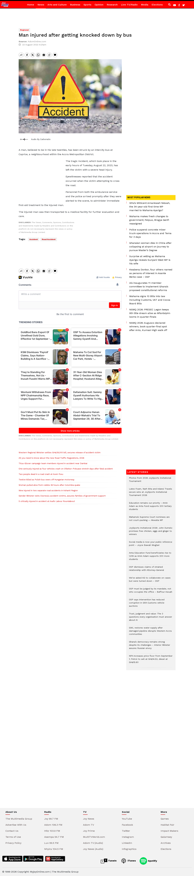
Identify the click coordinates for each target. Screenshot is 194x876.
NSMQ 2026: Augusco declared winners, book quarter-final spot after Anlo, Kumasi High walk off (148, 326)
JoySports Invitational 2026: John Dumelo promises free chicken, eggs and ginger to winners (150, 533)
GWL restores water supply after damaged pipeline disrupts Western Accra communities (150, 632)
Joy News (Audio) (93, 849)
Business (75, 4)
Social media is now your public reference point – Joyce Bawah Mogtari (150, 545)
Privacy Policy (13, 842)
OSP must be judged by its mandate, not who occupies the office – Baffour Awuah (150, 591)
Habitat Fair (167, 824)
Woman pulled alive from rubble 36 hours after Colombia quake (49, 485)
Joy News (88, 818)
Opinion (99, 4)
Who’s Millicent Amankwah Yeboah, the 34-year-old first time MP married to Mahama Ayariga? (149, 207)
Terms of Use (13, 836)
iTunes (131, 860)
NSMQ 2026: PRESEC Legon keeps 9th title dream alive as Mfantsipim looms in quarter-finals (149, 313)
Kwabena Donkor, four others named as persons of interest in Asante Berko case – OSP (150, 273)
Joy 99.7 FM (51, 818)
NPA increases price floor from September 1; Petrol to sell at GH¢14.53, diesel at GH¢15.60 (150, 661)
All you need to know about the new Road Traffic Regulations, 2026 (51, 458)
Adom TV (88, 824)
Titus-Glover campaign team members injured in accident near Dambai (53, 463)
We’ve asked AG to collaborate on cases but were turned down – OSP (150, 581)
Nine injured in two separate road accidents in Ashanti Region (48, 490)
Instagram (128, 836)
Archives (166, 842)
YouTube (127, 818)
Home (30, 4)
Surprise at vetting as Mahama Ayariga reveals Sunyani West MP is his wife (149, 260)
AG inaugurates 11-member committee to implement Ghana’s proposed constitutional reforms (148, 286)
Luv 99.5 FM (51, 842)
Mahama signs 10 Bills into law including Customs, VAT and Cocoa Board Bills (149, 300)
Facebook (127, 824)
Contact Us (11, 830)
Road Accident (48, 239)
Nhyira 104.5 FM (53, 849)
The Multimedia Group (18, 818)
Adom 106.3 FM (53, 824)
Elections (157, 4)
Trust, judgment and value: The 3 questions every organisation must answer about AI (150, 618)
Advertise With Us (15, 824)
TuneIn (112, 860)
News (40, 4)
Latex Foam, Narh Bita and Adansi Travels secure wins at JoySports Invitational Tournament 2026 (150, 494)
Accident (33, 239)
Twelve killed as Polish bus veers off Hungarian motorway (46, 479)
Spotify (152, 860)
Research (112, 4)
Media (144, 4)
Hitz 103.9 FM (52, 830)
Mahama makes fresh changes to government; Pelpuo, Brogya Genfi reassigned (149, 220)
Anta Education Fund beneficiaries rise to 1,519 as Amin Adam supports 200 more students (150, 558)
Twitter (126, 830)
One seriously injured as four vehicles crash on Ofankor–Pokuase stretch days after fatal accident (66, 469)
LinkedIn (127, 842)
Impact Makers (169, 830)
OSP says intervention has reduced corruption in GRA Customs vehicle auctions (146, 604)
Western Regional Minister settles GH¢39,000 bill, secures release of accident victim (59, 452)
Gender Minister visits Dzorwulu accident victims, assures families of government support (62, 496)
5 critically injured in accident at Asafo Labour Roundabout (47, 501)
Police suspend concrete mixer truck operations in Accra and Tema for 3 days (150, 233)
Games (165, 818)
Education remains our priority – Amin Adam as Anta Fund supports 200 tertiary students (150, 508)
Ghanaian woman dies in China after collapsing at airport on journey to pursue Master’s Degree (150, 247)
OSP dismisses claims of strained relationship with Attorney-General (146, 570)
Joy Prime (89, 830)
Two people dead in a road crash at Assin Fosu (41, 474)
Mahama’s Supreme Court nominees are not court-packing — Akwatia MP (149, 520)
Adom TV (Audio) (93, 842)
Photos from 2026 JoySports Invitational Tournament (150, 481)
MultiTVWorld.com (94, 836)
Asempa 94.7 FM (54, 836)
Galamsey (166, 836)
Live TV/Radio (129, 4)
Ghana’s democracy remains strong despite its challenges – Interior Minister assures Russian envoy (149, 646)
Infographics (129, 849)
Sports (87, 4)
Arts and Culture (57, 4)
